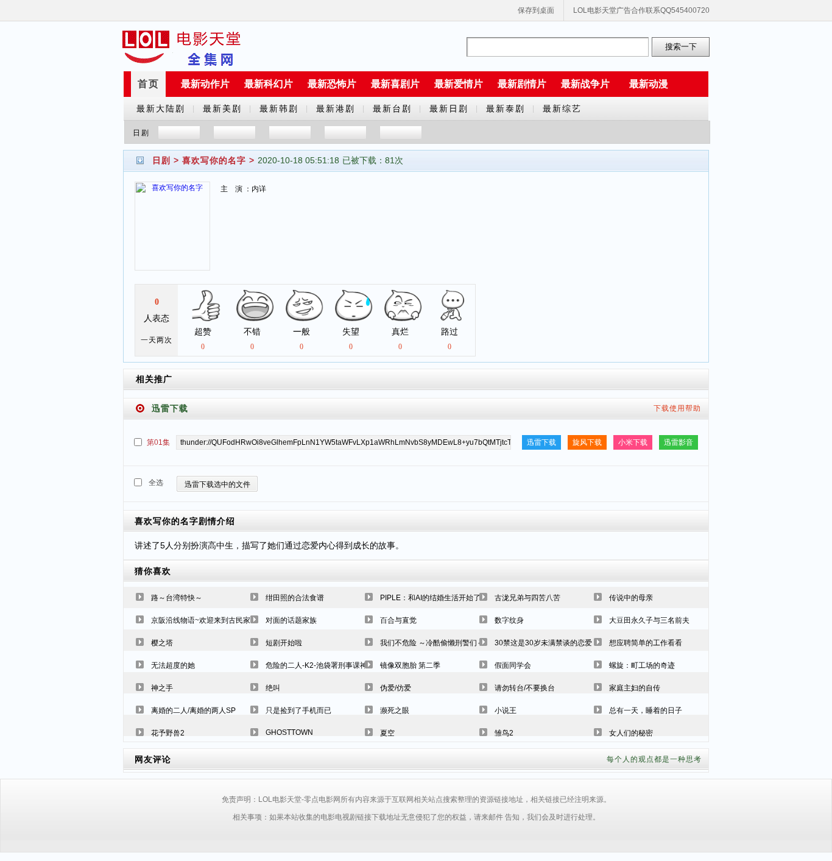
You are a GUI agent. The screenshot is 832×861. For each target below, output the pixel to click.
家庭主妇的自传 (634, 688)
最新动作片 (205, 84)
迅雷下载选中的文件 (217, 484)
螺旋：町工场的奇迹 (642, 665)
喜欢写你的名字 (214, 160)
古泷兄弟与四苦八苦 (527, 597)
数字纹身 (509, 620)
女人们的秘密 (631, 733)
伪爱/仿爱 (395, 688)
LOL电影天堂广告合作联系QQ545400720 (641, 10)
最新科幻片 (268, 84)
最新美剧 (222, 108)
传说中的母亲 (631, 597)
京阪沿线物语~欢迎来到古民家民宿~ (210, 620)
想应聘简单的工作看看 (645, 643)
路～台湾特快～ (176, 597)
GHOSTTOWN (289, 732)
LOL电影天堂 (181, 46)
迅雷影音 (678, 442)
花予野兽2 (168, 733)
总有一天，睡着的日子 (645, 710)
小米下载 (632, 442)
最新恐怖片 (332, 84)
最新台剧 (392, 108)
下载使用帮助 (677, 408)
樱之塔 (162, 643)
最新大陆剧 (160, 108)
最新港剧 (335, 108)
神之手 (162, 688)
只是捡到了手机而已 (298, 710)
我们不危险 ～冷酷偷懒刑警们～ (432, 643)
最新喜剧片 (395, 84)
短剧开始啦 (284, 643)
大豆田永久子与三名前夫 (649, 620)
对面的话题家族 (291, 620)
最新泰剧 (505, 108)
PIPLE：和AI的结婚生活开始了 (430, 597)
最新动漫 (648, 84)
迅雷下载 (541, 442)
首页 (149, 84)
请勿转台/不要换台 (525, 688)
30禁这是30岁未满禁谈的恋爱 (543, 643)
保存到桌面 (536, 10)
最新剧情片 (522, 84)
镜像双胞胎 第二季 (410, 665)
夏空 (387, 733)
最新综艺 (562, 108)
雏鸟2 (504, 733)
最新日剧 (448, 108)
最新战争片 (585, 84)
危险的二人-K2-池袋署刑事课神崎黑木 (327, 665)
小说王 (505, 710)
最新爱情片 (458, 84)
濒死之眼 (394, 710)
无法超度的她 (173, 665)
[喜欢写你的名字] (172, 234)
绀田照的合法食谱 (295, 597)
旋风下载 (587, 442)
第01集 (158, 442)
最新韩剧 (278, 108)
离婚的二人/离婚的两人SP (193, 710)
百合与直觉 (398, 620)
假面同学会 (513, 665)
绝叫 (273, 688)
